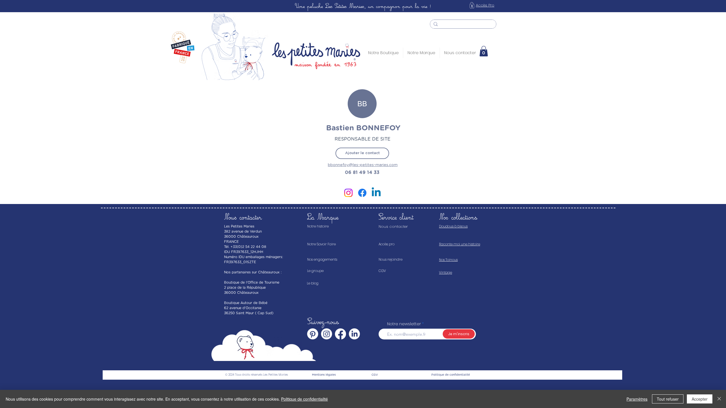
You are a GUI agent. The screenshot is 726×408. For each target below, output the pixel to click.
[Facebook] (362, 192)
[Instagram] (348, 192)
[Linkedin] (376, 192)
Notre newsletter (404, 324)
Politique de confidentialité (304, 399)
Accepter (700, 399)
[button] (483, 51)
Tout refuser (668, 399)
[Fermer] (719, 398)
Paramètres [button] (636, 399)
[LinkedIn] (354, 333)
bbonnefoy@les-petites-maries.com (363, 165)
